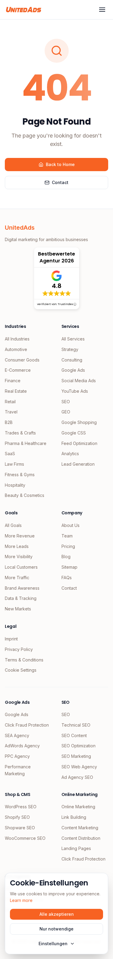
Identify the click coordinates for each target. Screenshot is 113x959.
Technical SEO (75, 725)
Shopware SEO (20, 827)
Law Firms (14, 464)
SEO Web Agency (79, 766)
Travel (11, 411)
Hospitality (15, 485)
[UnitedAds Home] (23, 9)
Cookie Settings (20, 670)
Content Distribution (80, 838)
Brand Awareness (22, 588)
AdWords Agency (22, 745)
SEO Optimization (78, 745)
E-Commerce (18, 370)
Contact (60, 182)
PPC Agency (17, 756)
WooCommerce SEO (25, 838)
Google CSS (73, 432)
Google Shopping (79, 422)
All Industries (17, 338)
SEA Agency (17, 735)
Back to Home (60, 164)
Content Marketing (79, 827)
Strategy (69, 349)
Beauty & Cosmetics (24, 495)
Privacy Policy (19, 649)
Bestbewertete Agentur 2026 (56, 257)
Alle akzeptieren (56, 914)
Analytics (70, 453)
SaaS (10, 453)
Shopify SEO (17, 817)
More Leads (17, 546)
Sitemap (69, 567)
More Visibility (19, 556)
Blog (66, 556)
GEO (65, 411)
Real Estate (16, 391)
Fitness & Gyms (20, 474)
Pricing (68, 546)
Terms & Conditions (24, 659)
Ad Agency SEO (77, 777)
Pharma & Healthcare (25, 443)
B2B (9, 422)
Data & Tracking (20, 598)
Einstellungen (53, 943)
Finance (12, 380)
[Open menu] (102, 10)
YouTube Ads (74, 391)
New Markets (18, 608)
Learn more (21, 900)
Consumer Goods (22, 359)
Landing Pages (76, 848)
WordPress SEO (20, 806)
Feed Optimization (79, 443)
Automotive (16, 349)
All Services (73, 338)
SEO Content (74, 735)
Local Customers (21, 567)
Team (67, 535)
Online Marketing (78, 806)
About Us (70, 525)
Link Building (73, 817)
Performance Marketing (18, 770)
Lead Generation (78, 464)
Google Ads (73, 370)
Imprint (11, 638)
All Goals (13, 525)
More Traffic (17, 577)
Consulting (71, 359)
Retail (10, 401)
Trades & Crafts (20, 432)
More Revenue (20, 535)
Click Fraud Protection (27, 725)
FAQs (66, 577)
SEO (65, 401)
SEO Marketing (76, 756)
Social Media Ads (78, 380)
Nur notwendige (56, 928)
